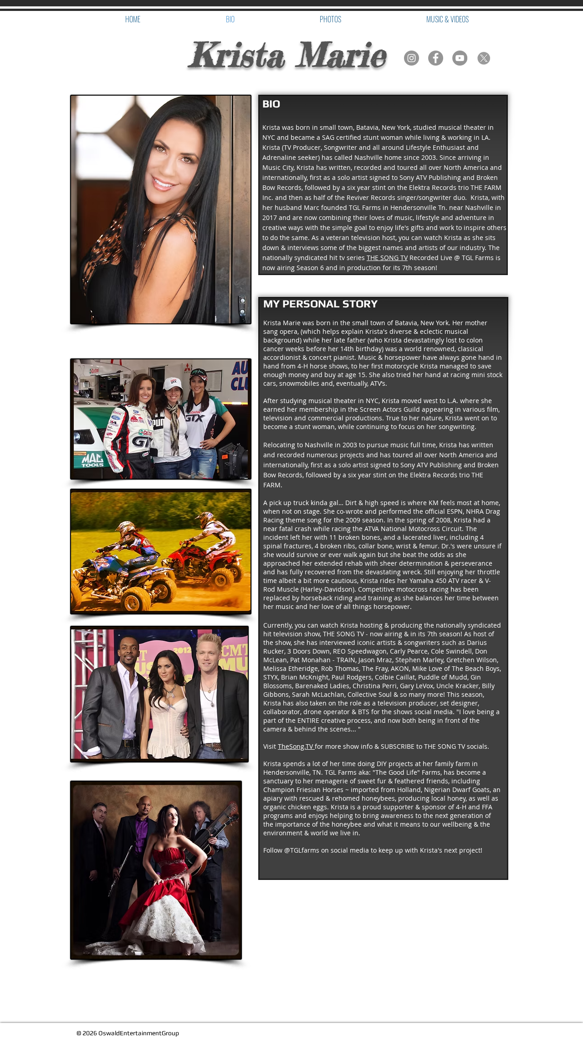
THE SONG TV (387, 257)
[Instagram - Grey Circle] (411, 58)
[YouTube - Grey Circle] (459, 58)
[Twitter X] (483, 58)
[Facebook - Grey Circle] (435, 58)
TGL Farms (365, 207)
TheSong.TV (296, 746)
